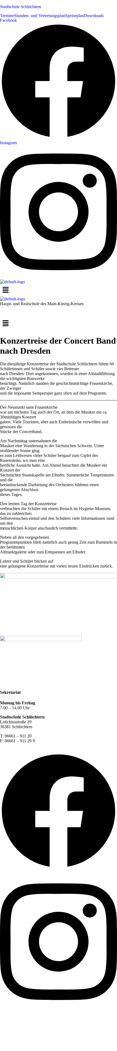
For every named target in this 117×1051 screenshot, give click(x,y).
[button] (58, 324)
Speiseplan (74, 16)
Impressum (23, 682)
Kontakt (7, 682)
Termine (7, 16)
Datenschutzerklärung (51, 682)
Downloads (94, 16)
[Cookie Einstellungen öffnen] (41, 1048)
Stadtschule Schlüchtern (20, 6)
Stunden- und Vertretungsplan (39, 16)
